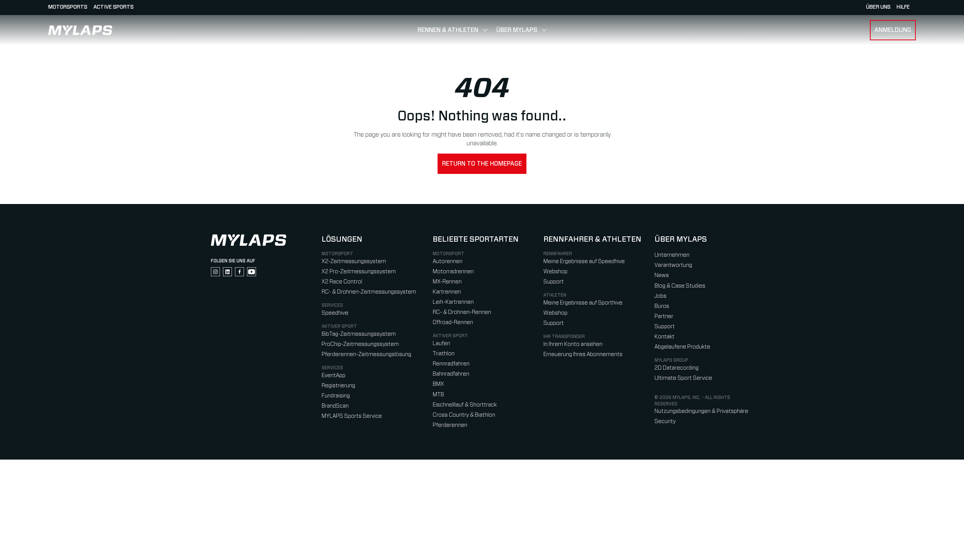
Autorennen (447, 261)
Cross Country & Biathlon (464, 415)
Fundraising (336, 396)
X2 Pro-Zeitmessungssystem (359, 271)
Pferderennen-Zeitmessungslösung (366, 354)
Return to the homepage (482, 164)
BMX (438, 384)
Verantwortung (673, 265)
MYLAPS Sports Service (352, 416)
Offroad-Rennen (453, 322)
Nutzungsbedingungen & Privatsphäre (701, 411)
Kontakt (664, 337)
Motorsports (67, 7)
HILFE (903, 7)
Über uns (878, 7)
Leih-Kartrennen (453, 302)
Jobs (660, 296)
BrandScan (335, 406)
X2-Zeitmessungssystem (354, 261)
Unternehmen (671, 255)
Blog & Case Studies (679, 286)
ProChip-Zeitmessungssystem (360, 344)
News (661, 275)
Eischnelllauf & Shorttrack (465, 405)
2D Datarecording (676, 368)
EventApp (333, 375)
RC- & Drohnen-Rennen (462, 312)
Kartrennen (447, 292)
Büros (661, 306)
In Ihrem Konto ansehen (572, 344)
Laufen (441, 343)
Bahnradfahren (451, 374)
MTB (438, 394)
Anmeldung (892, 30)
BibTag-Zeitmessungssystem (359, 334)
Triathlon (444, 353)
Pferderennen (450, 425)
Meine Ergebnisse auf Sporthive (582, 303)
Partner (663, 316)
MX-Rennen (447, 282)
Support (553, 282)
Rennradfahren (451, 364)
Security (665, 421)
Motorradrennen (453, 271)
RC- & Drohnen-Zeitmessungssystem (369, 292)
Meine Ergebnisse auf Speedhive (584, 261)
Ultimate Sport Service (683, 378)
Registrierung (338, 385)
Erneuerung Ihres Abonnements (582, 354)
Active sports (113, 7)
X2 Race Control (342, 282)
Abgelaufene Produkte (682, 347)
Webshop (555, 271)
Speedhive (335, 313)
